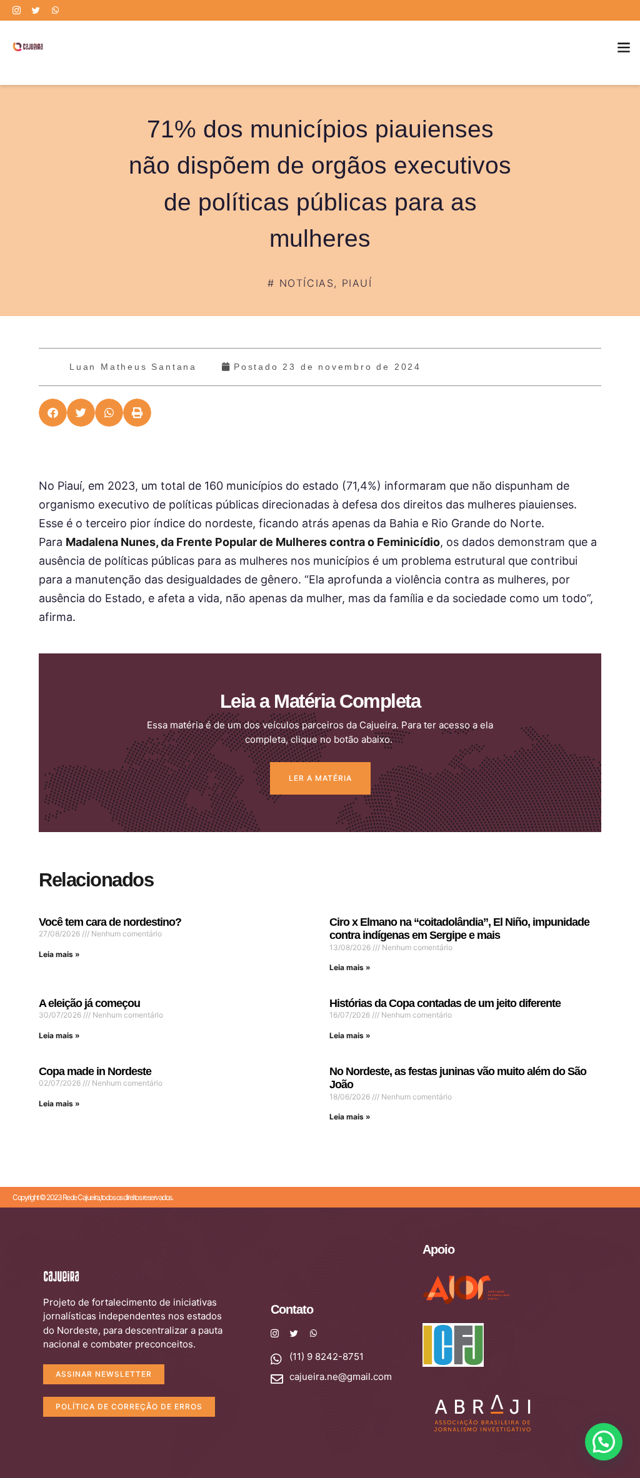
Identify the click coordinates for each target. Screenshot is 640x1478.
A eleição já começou (89, 1003)
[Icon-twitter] (36, 10)
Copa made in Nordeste (95, 1071)
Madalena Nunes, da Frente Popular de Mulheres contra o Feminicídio (253, 541)
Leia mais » (59, 954)
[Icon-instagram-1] (16, 10)
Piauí (357, 283)
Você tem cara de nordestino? (110, 922)
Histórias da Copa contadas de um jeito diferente (445, 1003)
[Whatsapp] (55, 10)
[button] (623, 46)
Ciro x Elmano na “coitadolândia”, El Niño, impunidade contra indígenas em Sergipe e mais (459, 929)
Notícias (306, 283)
